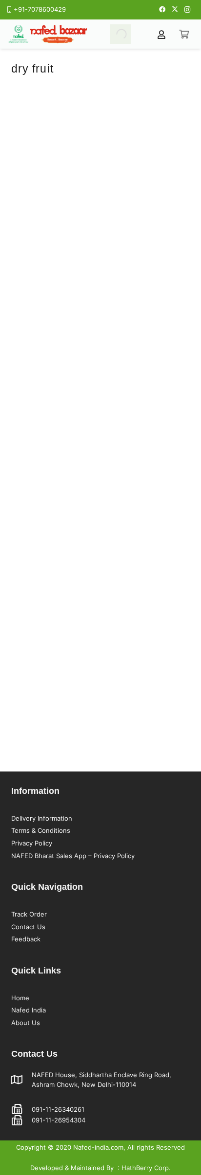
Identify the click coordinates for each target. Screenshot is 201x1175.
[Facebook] (162, 9)
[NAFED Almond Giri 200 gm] (54, 436)
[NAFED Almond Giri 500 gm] (147, 93)
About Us (25, 1023)
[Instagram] (187, 9)
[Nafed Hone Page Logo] (47, 34)
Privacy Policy (31, 843)
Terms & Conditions (40, 830)
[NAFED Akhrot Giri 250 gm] (54, 607)
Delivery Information (41, 818)
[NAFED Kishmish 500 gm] (54, 265)
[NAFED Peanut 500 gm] (54, 93)
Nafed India (28, 1010)
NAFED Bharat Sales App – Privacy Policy (73, 856)
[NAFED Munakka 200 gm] (147, 265)
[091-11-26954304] (21, 1120)
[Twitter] (174, 9)
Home (20, 998)
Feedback (25, 939)
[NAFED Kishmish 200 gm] (147, 436)
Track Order (29, 914)
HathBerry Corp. (146, 1168)
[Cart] (184, 34)
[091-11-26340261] (21, 1109)
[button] (54, 232)
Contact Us (28, 927)
